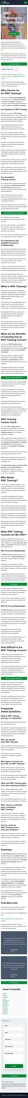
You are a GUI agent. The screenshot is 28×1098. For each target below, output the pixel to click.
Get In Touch (14, 1076)
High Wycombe (19, 918)
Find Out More (14, 584)
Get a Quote (13, 33)
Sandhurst (5, 1009)
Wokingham (6, 1000)
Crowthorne (6, 1004)
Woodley (5, 1002)
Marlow (3, 918)
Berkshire (5, 1006)
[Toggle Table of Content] (15, 69)
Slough (7, 918)
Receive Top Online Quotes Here (14, 377)
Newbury (5, 1013)
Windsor (12, 918)
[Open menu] (25, 2)
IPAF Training (13, 53)
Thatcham (5, 1011)
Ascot (4, 999)
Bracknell (3, 920)
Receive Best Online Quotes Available (14, 213)
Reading (5, 1008)
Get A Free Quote (14, 982)
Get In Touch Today (14, 64)
